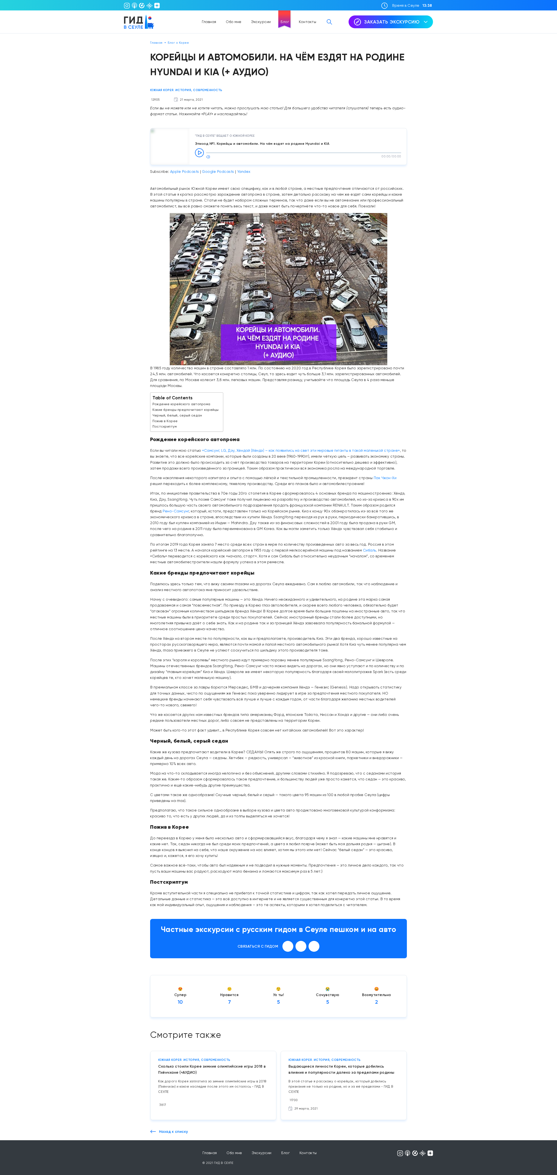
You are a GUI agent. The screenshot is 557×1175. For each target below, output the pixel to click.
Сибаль (369, 550)
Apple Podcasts (184, 171)
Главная (209, 22)
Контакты (307, 22)
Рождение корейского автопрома (181, 404)
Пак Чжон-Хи (385, 478)
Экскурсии (261, 22)
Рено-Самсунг (176, 511)
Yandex (244, 171)
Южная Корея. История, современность (186, 90)
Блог (284, 22)
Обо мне (234, 22)
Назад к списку (173, 1131)
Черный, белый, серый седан (177, 415)
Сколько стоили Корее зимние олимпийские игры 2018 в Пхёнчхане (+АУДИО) (212, 1069)
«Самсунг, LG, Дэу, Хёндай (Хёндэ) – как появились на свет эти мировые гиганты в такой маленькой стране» (301, 450)
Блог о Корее (178, 42)
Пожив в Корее (165, 421)
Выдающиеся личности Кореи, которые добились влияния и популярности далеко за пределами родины (341, 1069)
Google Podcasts (218, 171)
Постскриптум (165, 426)
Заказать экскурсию (392, 22)
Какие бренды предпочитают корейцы (186, 410)
